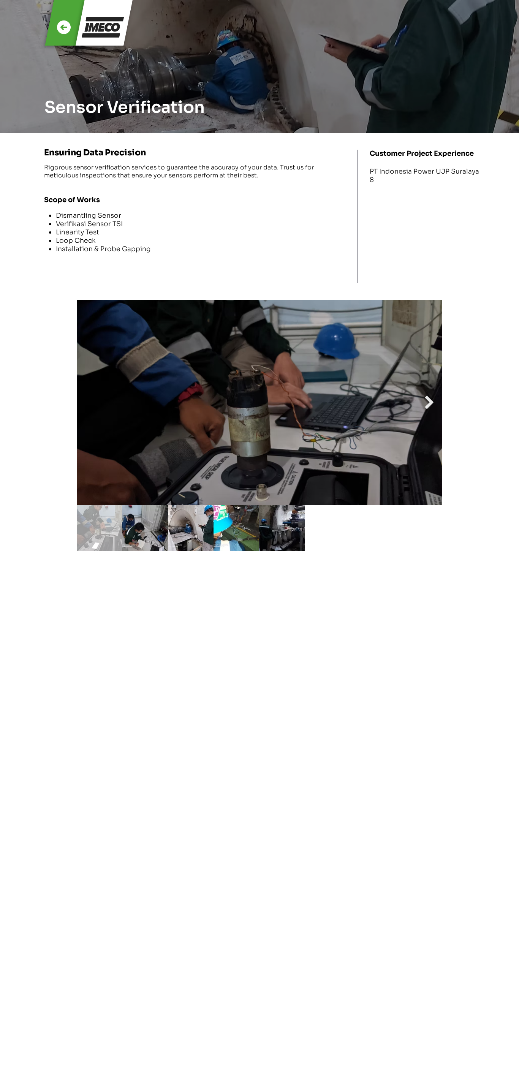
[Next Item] (429, 402)
